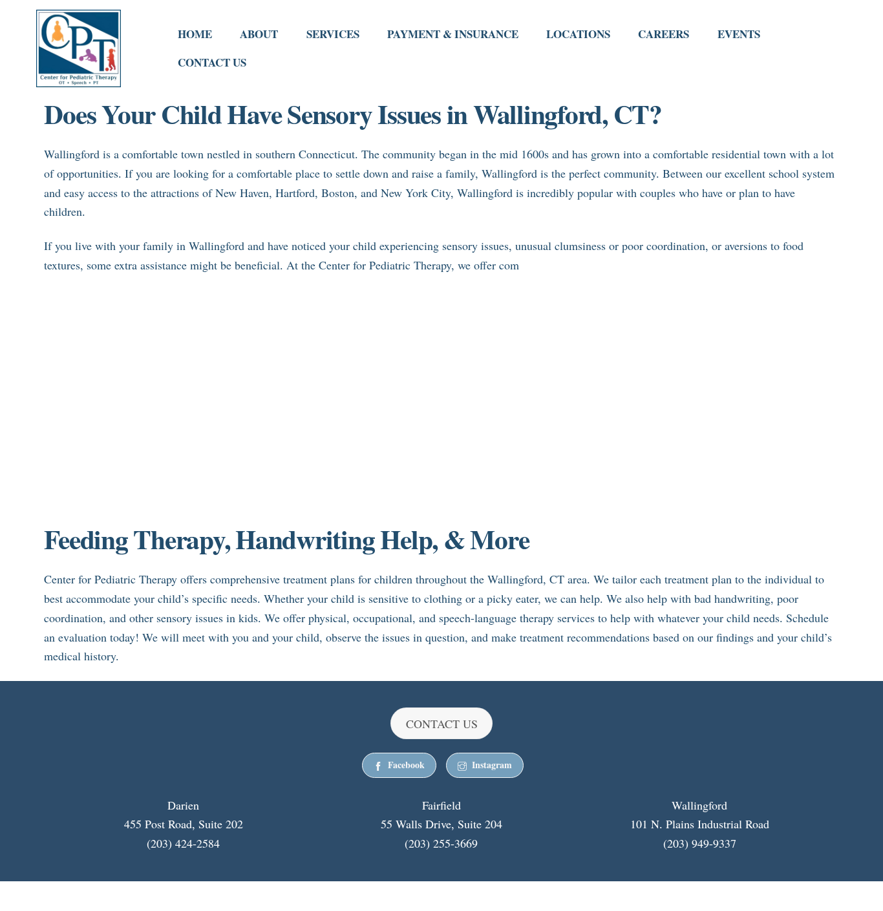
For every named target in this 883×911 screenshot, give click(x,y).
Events (739, 34)
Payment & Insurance (452, 34)
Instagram (492, 764)
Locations (578, 34)
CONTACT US (442, 723)
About (259, 34)
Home (195, 34)
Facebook (406, 764)
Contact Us (212, 62)
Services (332, 34)
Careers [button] (663, 34)
